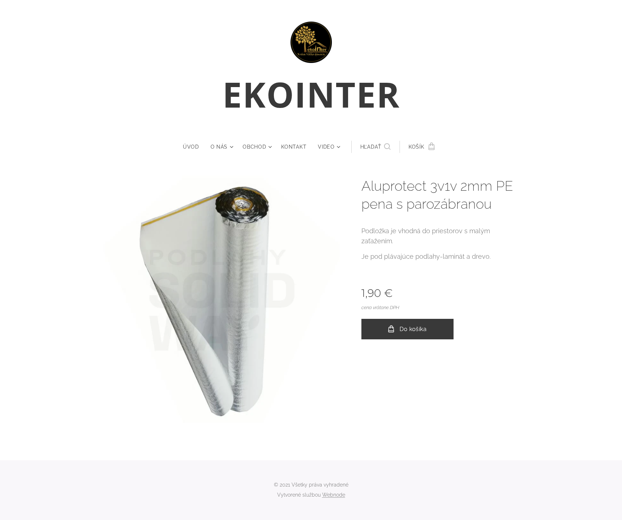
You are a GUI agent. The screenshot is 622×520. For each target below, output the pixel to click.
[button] (375, 147)
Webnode (333, 495)
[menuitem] (194, 147)
